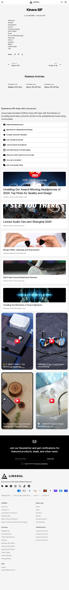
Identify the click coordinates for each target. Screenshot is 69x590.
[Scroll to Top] (65, 580)
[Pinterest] (19, 54)
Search (3, 567)
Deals (38, 510)
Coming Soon (40, 522)
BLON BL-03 (13, 98)
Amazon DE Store (42, 540)
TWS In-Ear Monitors (8, 537)
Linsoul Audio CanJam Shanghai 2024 (27, 221)
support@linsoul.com (8, 570)
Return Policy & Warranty (9, 519)
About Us (4, 507)
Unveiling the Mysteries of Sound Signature (22, 305)
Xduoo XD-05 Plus (33, 87)
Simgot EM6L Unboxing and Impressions (21, 250)
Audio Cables (5, 552)
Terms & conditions (41, 464)
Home (38, 507)
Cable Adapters (6, 555)
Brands (38, 516)
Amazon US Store (42, 531)
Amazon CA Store (42, 534)
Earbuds (4, 540)
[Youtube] (6, 486)
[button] (66, 2)
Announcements (41, 519)
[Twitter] (22, 54)
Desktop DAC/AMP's (8, 543)
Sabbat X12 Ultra (15, 87)
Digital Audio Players (8, 549)
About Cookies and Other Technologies (14, 522)
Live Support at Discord (9, 513)
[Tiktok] (24, 486)
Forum (36, 495)
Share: (10, 54)
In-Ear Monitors (6, 534)
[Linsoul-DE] (34, 2)
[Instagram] (15, 486)
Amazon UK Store (42, 537)
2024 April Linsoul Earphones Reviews (20, 277)
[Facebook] (15, 54)
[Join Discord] (29, 486)
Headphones (5, 531)
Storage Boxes (6, 558)
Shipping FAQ (5, 516)
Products (39, 513)
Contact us (5, 510)
